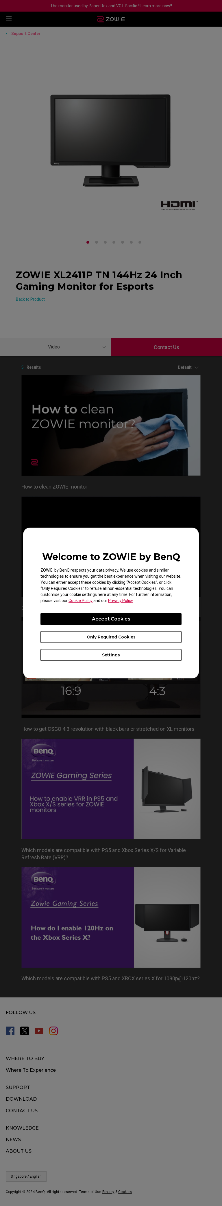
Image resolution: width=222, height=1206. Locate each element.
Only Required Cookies (111, 637)
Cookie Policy (80, 600)
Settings (111, 655)
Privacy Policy (120, 600)
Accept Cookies (111, 619)
